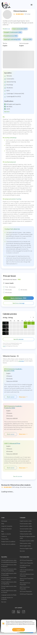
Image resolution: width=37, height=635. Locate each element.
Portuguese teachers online (27, 540)
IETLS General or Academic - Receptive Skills (13, 369)
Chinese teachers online (26, 534)
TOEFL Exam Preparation (26, 563)
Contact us (4, 536)
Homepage (4, 521)
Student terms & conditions (8, 541)
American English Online (26, 548)
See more (22, 551)
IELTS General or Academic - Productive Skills (13, 407)
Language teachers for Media (8, 595)
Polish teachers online (25, 543)
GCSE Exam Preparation (26, 594)
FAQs (2, 523)
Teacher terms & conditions (8, 544)
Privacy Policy (5, 539)
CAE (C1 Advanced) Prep (12, 443)
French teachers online (25, 523)
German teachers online (26, 528)
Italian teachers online (25, 531)
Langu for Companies (6, 526)
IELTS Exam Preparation (26, 560)
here (7, 625)
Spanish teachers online (26, 526)
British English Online (25, 546)
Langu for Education (6, 528)
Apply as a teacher (6, 534)
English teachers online (26, 521)
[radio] (4, 287)
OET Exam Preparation (26, 591)
